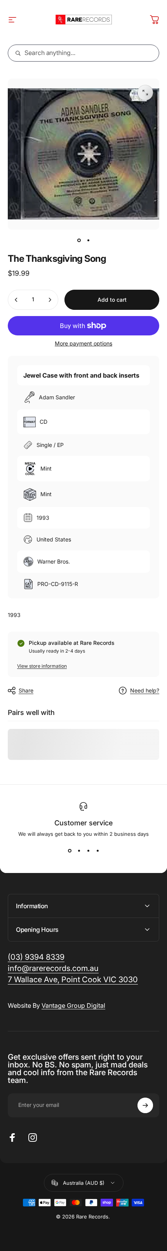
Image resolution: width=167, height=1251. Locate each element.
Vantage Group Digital (73, 1005)
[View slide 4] (97, 851)
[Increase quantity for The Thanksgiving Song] (50, 299)
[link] (73, 980)
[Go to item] (79, 240)
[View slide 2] (79, 851)
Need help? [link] (144, 690)
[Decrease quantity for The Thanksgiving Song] (16, 299)
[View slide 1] (69, 851)
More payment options (83, 343)
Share (26, 690)
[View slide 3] (88, 851)
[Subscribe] (145, 1105)
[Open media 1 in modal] (145, 92)
